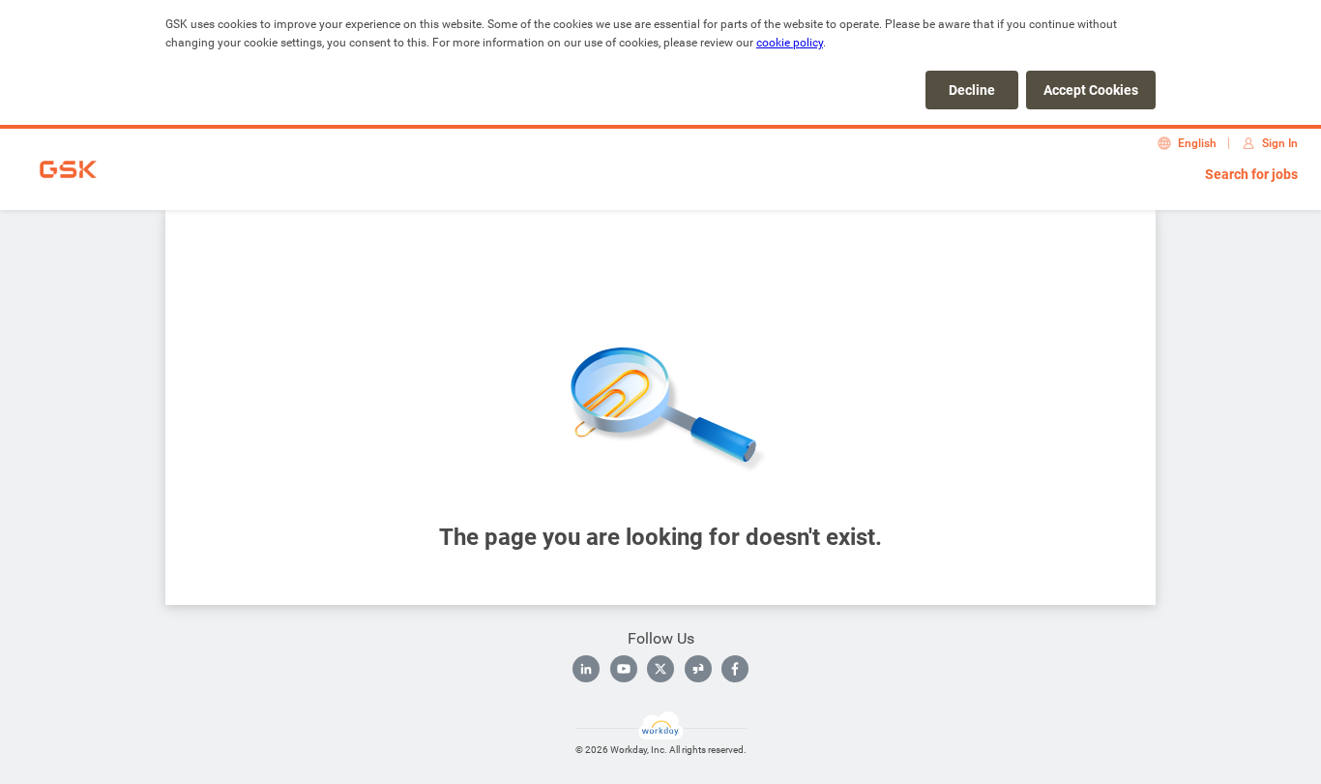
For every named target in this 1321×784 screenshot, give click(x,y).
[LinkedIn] (586, 668)
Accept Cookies (1090, 90)
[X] (660, 668)
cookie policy (789, 42)
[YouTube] (623, 668)
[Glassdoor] (698, 668)
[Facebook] (735, 668)
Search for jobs (1251, 174)
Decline (972, 90)
